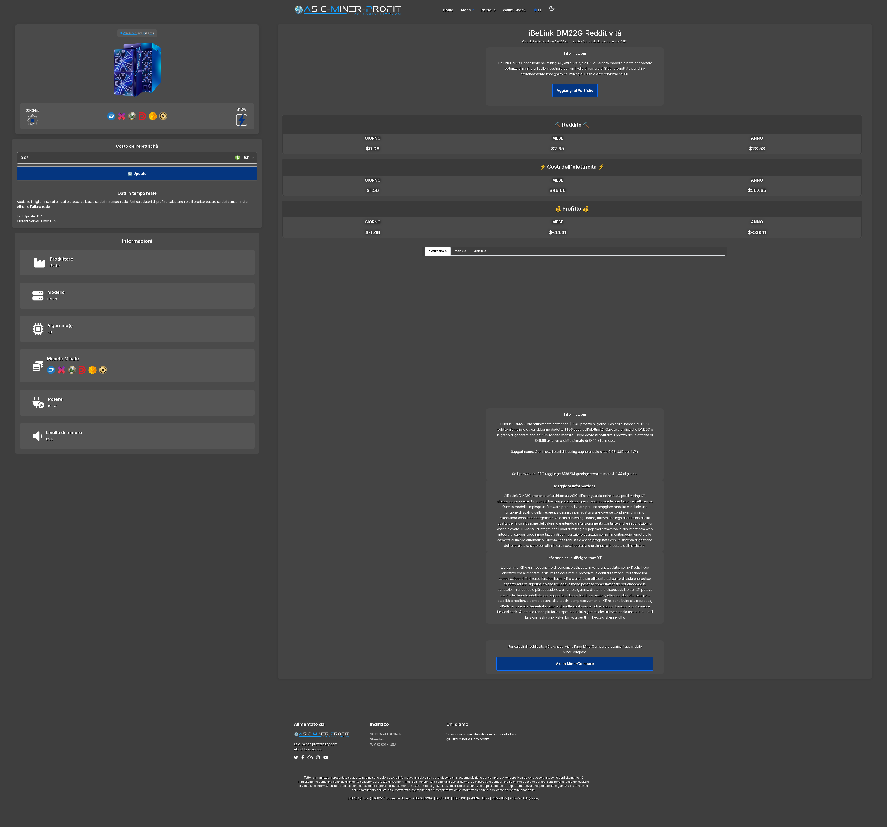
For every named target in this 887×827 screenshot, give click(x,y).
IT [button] (539, 10)
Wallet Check (514, 10)
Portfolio (488, 10)
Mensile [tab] (460, 251)
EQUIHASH (443, 798)
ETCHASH (459, 798)
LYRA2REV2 (499, 798)
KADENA (474, 798)
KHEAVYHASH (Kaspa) (524, 798)
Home (448, 10)
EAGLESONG (424, 798)
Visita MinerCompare (575, 663)
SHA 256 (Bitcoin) (359, 798)
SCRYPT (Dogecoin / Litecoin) (393, 798)
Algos (465, 10)
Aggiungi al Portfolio (574, 90)
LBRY (485, 798)
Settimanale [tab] (438, 251)
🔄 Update (137, 173)
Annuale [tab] (480, 251)
